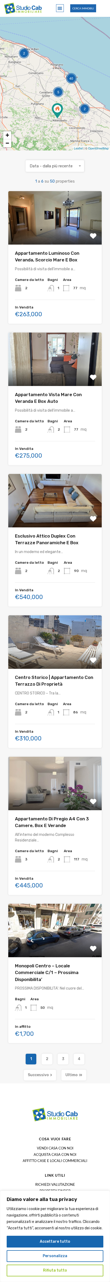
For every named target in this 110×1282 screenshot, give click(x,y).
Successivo (38, 1075)
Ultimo (71, 1075)
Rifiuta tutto (55, 1270)
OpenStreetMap (98, 148)
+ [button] (7, 135)
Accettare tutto (55, 1241)
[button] (60, 8)
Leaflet (78, 148)
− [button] (7, 143)
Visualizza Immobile (55, 233)
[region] (55, 1236)
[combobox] (55, 166)
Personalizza (55, 1256)
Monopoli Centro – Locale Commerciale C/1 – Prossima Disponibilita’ (46, 972)
